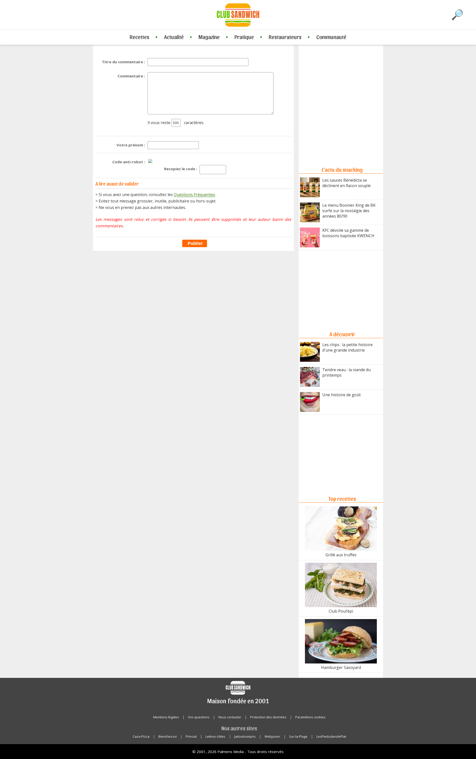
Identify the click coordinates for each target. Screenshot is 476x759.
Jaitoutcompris (245, 736)
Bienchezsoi (167, 736)
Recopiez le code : (180, 168)
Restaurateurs (285, 36)
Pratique (244, 36)
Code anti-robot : (128, 161)
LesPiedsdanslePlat (331, 736)
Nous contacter (229, 717)
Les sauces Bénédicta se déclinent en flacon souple (346, 182)
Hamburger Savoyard (341, 667)
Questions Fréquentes (194, 194)
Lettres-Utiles (215, 736)
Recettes (139, 36)
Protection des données (268, 717)
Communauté (331, 36)
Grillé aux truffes (341, 555)
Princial (191, 736)
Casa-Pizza (141, 736)
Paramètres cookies (310, 717)
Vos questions (198, 717)
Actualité (174, 36)
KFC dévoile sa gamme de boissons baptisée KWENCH (348, 233)
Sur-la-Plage (298, 736)
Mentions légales (166, 717)
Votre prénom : (131, 144)
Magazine (209, 36)
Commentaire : (131, 75)
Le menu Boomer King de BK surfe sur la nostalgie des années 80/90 (349, 210)
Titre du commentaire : (123, 61)
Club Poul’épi (341, 611)
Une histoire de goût (341, 394)
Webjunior (272, 736)
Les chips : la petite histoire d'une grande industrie (347, 347)
